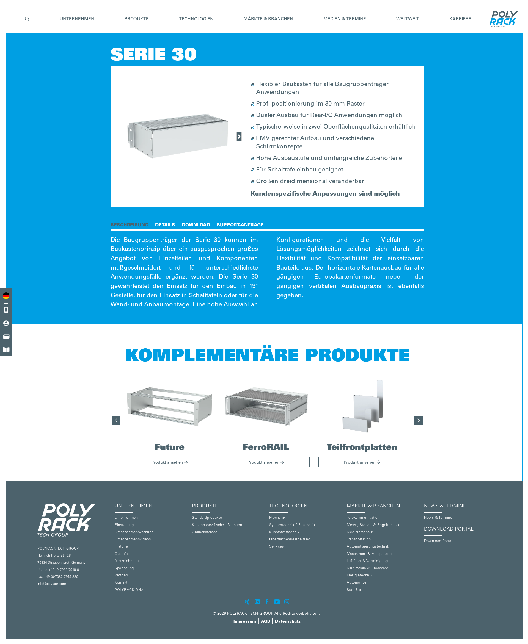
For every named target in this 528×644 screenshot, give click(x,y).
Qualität (121, 554)
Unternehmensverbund (134, 532)
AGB (265, 622)
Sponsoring (124, 568)
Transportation (359, 540)
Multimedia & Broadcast (367, 568)
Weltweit (407, 19)
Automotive (357, 583)
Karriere (460, 19)
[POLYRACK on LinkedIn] (257, 601)
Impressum (244, 622)
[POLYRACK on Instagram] (287, 601)
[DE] (6, 295)
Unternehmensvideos (133, 540)
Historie (121, 547)
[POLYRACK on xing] (247, 601)
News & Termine (438, 518)
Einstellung (124, 525)
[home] (502, 19)
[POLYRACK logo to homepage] (73, 520)
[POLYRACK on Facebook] (267, 601)
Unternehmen (126, 518)
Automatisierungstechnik (368, 547)
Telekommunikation (363, 518)
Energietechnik (359, 576)
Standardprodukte (207, 518)
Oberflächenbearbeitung (289, 540)
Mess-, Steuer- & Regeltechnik (373, 525)
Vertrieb (121, 576)
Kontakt (121, 583)
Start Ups (355, 590)
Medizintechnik (360, 532)
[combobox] (6, 295)
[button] (27, 19)
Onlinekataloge (205, 532)
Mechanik (277, 518)
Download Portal (438, 541)
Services (276, 547)
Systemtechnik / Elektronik (292, 525)
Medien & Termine (344, 19)
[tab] (129, 225)
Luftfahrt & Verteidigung (367, 561)
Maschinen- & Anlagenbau (369, 554)
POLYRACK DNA (129, 590)
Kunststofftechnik (284, 532)
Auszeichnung (127, 561)
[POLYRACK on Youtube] (277, 601)
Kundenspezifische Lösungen (217, 525)
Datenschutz (288, 622)
